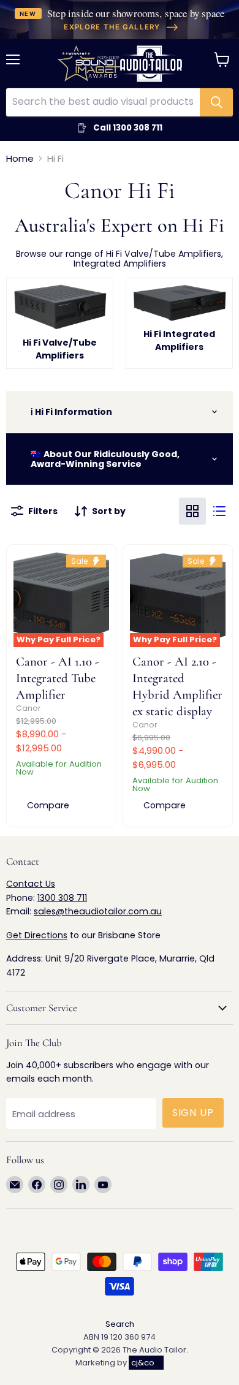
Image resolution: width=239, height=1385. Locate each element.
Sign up (193, 1113)
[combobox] (103, 102)
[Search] (216, 102)
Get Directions (36, 935)
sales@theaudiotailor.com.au (98, 911)
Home (20, 158)
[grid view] (192, 511)
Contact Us (30, 884)
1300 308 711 (62, 898)
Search (119, 1324)
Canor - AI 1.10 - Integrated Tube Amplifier (57, 678)
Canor (28, 708)
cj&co (142, 1362)
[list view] (219, 511)
